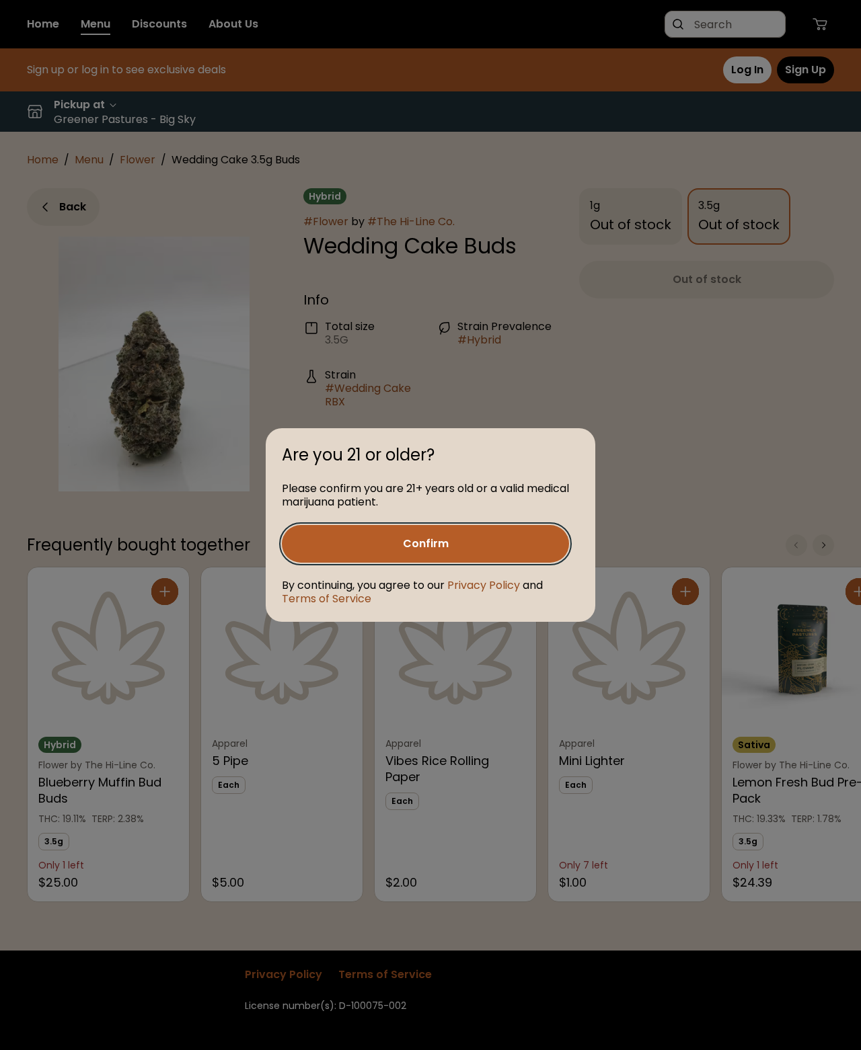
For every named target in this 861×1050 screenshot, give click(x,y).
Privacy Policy (483, 585)
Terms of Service (326, 598)
